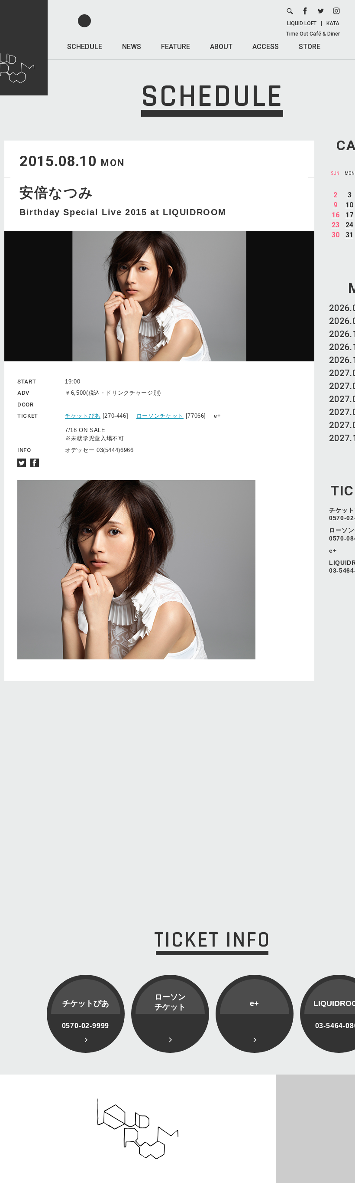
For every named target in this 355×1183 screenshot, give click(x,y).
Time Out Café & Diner (313, 34)
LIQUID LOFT (301, 23)
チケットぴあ (82, 416)
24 (349, 225)
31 (349, 235)
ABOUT (221, 47)
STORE (309, 47)
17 (349, 215)
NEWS (131, 47)
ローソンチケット (160, 416)
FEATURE (175, 47)
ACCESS (265, 47)
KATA (332, 23)
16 (335, 215)
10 (349, 205)
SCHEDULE (84, 47)
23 (335, 225)
